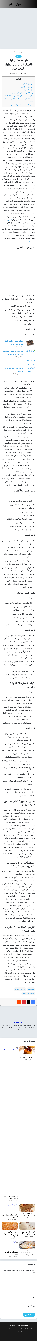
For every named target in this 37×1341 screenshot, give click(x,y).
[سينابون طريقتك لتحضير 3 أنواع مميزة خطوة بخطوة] (27, 1245)
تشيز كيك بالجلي (28, 84)
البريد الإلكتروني (31, 1306)
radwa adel (23, 73)
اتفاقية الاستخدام (18, 1331)
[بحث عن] (27, 4)
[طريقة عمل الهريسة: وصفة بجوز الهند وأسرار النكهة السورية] (10, 1226)
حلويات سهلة (19, 989)
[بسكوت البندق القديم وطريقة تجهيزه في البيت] (30, 370)
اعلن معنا (23, 1328)
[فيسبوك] (33, 1002)
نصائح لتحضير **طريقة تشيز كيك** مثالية (19, 96)
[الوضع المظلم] (24, 4)
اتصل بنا (29, 1328)
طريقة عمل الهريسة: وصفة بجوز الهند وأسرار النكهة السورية (10, 1233)
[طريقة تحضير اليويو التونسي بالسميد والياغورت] (10, 1120)
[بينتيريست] (24, 1002)
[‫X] (28, 1002)
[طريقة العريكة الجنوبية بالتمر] (10, 1245)
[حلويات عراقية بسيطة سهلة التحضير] (10, 1208)
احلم (10, 220)
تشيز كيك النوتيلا (28, 90)
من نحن (18, 1328)
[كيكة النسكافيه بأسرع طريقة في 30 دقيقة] (27, 1208)
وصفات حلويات (28, 993)
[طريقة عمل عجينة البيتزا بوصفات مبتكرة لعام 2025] (27, 1226)
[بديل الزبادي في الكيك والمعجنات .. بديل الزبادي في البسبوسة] (30, 357)
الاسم (33, 1297)
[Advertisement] (18, 28)
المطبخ (15, 52)
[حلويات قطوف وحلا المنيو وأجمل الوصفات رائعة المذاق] (30, 343)
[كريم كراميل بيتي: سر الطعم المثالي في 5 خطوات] (27, 1050)
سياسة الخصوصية (10, 1328)
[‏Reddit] (19, 1002)
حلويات (30, 989)
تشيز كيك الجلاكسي (27, 87)
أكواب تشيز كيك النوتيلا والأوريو (23, 93)
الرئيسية (20, 52)
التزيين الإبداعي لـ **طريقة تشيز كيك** (20, 104)
